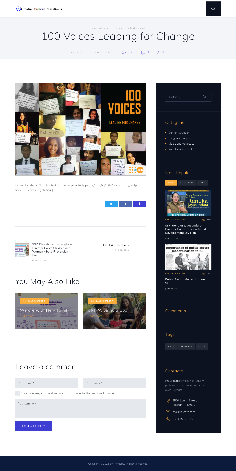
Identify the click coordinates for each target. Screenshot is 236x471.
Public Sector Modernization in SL (187, 280)
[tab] (171, 182)
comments (187, 182)
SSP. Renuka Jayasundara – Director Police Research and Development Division (185, 229)
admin (80, 52)
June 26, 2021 (102, 52)
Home (94, 28)
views (171, 182)
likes (202, 182)
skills (201, 346)
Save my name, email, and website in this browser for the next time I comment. (69, 393)
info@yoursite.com (183, 411)
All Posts (103, 28)
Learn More (27, 316)
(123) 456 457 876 (183, 419)
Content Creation (178, 132)
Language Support (34, 301)
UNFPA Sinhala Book (108, 310)
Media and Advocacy (181, 143)
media (171, 346)
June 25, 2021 (172, 288)
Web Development (180, 149)
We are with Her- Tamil (43, 310)
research (186, 346)
